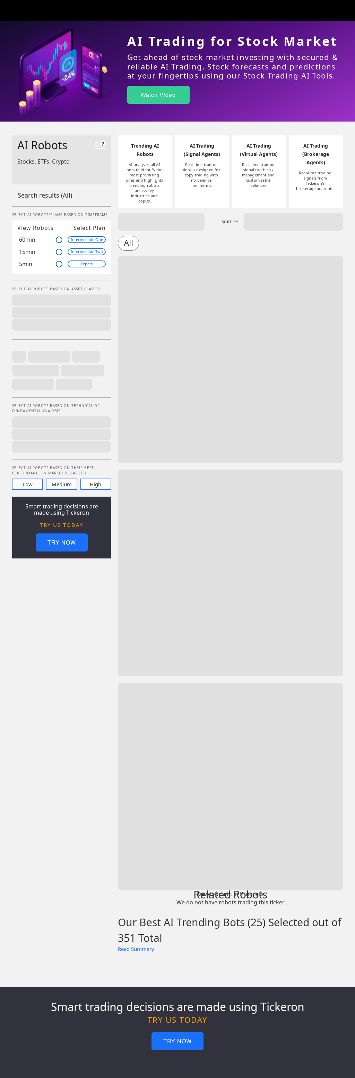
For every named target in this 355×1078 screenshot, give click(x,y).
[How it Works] (100, 146)
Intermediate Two (87, 251)
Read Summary (136, 949)
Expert (87, 263)
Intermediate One (87, 239)
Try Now (61, 542)
